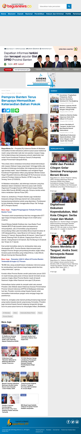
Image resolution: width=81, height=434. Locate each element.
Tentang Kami (40, 430)
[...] (76, 187)
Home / (3, 90)
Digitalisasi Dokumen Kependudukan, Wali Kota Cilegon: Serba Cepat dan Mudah (68, 138)
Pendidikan (39, 14)
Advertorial (39, 432)
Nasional (29, 14)
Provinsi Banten (7, 316)
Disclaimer (56, 430)
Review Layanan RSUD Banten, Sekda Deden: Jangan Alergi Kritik (68, 107)
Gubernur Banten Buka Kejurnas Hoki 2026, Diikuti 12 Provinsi (68, 117)
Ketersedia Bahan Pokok (28, 313)
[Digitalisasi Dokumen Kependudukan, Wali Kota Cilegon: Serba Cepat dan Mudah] (64, 198)
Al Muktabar (6, 313)
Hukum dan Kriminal (55, 14)
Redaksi (48, 430)
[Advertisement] (40, 31)
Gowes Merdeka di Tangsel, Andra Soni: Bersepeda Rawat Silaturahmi (67, 127)
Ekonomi (11, 14)
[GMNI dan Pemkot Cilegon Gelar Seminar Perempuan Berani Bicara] (64, 157)
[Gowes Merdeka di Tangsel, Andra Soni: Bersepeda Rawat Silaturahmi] (64, 240)
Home (3, 14)
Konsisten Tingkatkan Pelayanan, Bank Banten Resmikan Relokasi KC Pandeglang (69, 98)
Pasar (40, 313)
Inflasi (15, 313)
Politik (68, 14)
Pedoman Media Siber (68, 430)
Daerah (20, 14)
